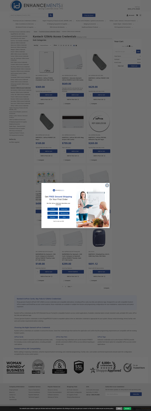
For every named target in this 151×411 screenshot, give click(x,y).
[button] (52, 209)
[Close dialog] (107, 185)
